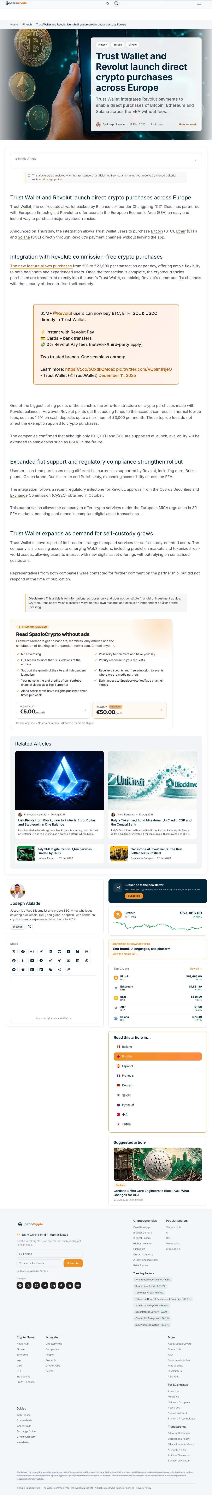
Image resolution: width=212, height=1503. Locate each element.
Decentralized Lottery (151, 1311)
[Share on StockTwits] (86, 960)
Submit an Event (177, 1413)
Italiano (127, 1046)
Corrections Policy (179, 1438)
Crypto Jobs (53, 1365)
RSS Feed (173, 1376)
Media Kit (173, 1396)
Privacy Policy (143, 1488)
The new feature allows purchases (41, 266)
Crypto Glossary (26, 1436)
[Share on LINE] (41, 960)
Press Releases (25, 1382)
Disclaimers (175, 1371)
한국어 (126, 1095)
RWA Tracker (141, 1265)
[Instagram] (36, 1285)
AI (167, 1232)
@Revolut (62, 313)
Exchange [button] (19, 495)
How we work (187, 124)
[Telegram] (44, 1285)
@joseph (17, 926)
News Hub (23, 1343)
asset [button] (111, 514)
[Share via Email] (68, 960)
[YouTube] (78, 1285)
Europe (118, 44)
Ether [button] (181, 231)
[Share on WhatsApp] (32, 951)
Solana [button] (24, 237)
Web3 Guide (24, 1415)
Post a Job (174, 1407)
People (50, 1354)
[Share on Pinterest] (14, 960)
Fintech (27, 24)
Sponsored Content (179, 1460)
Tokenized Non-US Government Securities (163, 1299)
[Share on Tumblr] (23, 960)
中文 (125, 1114)
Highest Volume (142, 1243)
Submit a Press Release (181, 1418)
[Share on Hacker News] (68, 951)
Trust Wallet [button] (20, 206)
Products (51, 1360)
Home (14, 24)
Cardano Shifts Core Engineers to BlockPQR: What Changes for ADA (151, 1193)
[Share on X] (14, 951)
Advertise (173, 1391)
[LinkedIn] (53, 1285)
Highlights (139, 1249)
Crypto (133, 44)
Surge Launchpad (150, 1286)
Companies (52, 1349)
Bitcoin (21, 1349)
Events (49, 1371)
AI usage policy (52, 179)
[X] (28, 1285)
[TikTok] (61, 1285)
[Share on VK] (32, 960)
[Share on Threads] (86, 951)
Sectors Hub (173, 1227)
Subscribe (134, 895)
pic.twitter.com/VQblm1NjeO (144, 369)
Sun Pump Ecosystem (152, 1324)
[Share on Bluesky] (77, 951)
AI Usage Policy (177, 1449)
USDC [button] (74, 442)
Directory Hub (54, 1343)
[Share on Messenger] (14, 969)
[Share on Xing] (59, 960)
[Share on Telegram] (41, 951)
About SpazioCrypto (180, 1343)
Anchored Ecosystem (152, 1279)
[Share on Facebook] (23, 951)
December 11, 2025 (117, 375)
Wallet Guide (24, 1426)
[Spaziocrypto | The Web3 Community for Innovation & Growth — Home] (50, 1224)
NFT (19, 1371)
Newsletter (23, 1442)
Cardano (120, 1185)
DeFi (168, 1238)
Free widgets (175, 1365)
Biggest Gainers (142, 1232)
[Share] (59, 969)
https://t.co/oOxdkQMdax (90, 369)
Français (128, 1075)
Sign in (90, 723)
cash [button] (54, 417)
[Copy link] (68, 969)
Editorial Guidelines (179, 1433)
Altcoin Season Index (145, 1259)
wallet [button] (70, 206)
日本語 (126, 1124)
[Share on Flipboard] (41, 969)
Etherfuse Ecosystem (151, 1305)
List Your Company (179, 1402)
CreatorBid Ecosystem (152, 1318)
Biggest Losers (142, 1238)
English (127, 1056)
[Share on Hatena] (32, 969)
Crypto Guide (24, 1420)
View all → (195, 968)
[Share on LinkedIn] (50, 951)
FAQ (170, 1354)
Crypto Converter (143, 1254)
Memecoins (173, 1243)
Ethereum (22, 1354)
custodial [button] (56, 206)
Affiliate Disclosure (179, 1455)
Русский (128, 1104)
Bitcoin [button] (157, 231)
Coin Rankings (141, 1227)
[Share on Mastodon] (77, 960)
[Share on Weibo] (50, 960)
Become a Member (179, 1360)
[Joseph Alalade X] (29, 927)
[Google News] (69, 1285)
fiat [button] (181, 278)
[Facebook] (20, 1285)
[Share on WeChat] (50, 969)
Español (127, 1066)
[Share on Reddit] (59, 951)
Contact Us (174, 1349)
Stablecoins (173, 1249)
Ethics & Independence (181, 1444)
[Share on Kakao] (23, 969)
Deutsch (127, 1085)
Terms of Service (125, 1488)
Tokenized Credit (149, 1292)
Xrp (19, 1360)
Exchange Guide (26, 1431)
